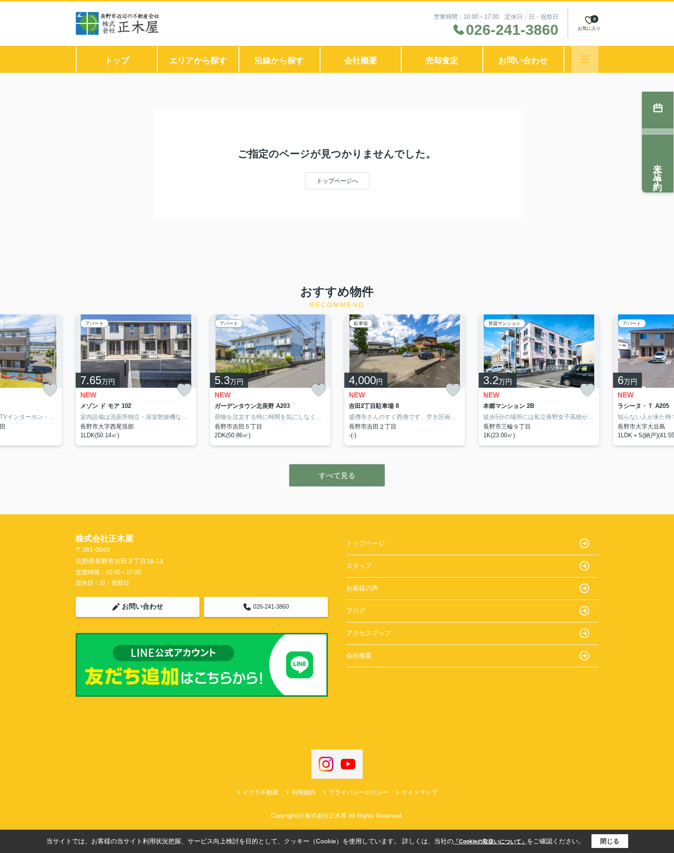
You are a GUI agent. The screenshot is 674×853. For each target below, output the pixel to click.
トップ (117, 60)
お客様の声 (362, 588)
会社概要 (360, 60)
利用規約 (303, 792)
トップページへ (337, 180)
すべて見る (337, 475)
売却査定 (442, 60)
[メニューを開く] (585, 59)
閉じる (609, 841)
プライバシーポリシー (358, 792)
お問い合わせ (523, 60)
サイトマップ (419, 792)
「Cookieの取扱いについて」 (490, 841)
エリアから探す (198, 60)
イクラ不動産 (260, 792)
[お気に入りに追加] (50, 390)
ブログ (355, 610)
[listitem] (136, 380)
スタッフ (359, 565)
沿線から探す (279, 60)
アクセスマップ (368, 633)
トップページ (365, 543)
